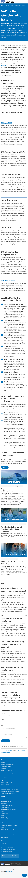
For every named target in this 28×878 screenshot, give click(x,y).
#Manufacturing (5, 524)
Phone (2, 725)
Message (3, 731)
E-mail (3, 719)
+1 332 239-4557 (8, 750)
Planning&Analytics (14, 524)
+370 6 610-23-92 (21, 750)
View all (4, 467)
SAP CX (11, 559)
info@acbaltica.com (5, 752)
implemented (4, 65)
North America (22, 524)
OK (24, 875)
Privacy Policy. (9, 871)
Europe (16, 559)
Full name (3, 713)
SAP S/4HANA (6, 122)
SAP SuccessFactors (8, 280)
